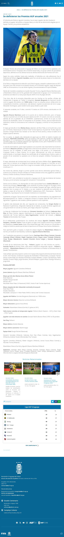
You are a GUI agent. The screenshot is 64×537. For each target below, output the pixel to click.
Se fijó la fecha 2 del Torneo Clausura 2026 (31, 380)
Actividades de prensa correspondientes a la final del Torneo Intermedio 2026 (12, 382)
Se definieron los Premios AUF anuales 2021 (34, 10)
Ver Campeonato (31, 445)
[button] (58, 374)
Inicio (18, 10)
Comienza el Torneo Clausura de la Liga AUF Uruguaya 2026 (50, 381)
